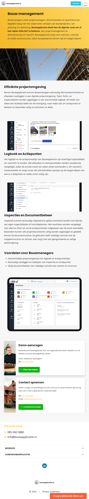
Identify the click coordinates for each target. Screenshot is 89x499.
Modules (10, 448)
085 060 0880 (27, 361)
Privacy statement (51, 491)
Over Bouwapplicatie (17, 454)
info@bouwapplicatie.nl (33, 399)
